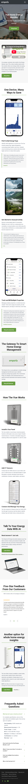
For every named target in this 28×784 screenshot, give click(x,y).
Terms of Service (12, 774)
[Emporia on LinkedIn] (5, 781)
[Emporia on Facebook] (2, 781)
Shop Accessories (9, 330)
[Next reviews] (17, 621)
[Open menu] (25, 2)
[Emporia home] (5, 2)
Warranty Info (21, 772)
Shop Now (14, 28)
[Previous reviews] (10, 621)
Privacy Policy (4, 774)
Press (3, 772)
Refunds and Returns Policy (11, 772)
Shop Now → (16, 689)
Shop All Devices (8, 383)
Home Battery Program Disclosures (9, 776)
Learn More (7, 550)
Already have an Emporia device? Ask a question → (13, 554)
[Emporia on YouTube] (8, 781)
